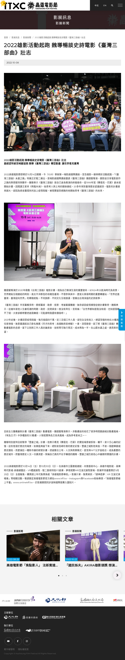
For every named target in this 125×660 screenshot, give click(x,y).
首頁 (6, 37)
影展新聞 (27, 37)
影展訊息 (16, 37)
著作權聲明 (9, 649)
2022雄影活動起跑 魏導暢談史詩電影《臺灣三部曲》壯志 (60, 37)
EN (104, 5)
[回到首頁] (30, 5)
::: (1, 2)
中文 (97, 5)
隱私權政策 (23, 649)
